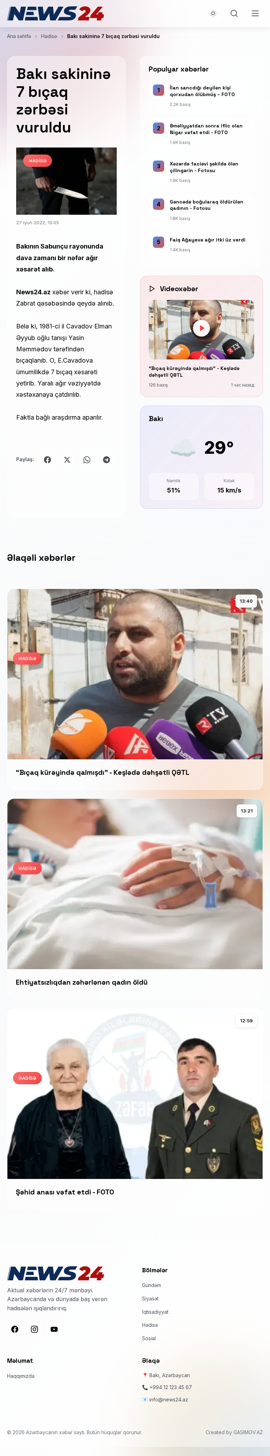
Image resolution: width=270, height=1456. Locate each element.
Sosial (149, 1338)
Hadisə (49, 36)
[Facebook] (14, 1329)
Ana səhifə (19, 36)
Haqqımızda (20, 1376)
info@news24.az (168, 1399)
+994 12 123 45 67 (170, 1387)
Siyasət (150, 1298)
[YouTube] (54, 1329)
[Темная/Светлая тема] (213, 13)
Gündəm (151, 1285)
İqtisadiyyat (155, 1312)
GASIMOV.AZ (248, 1432)
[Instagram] (34, 1329)
